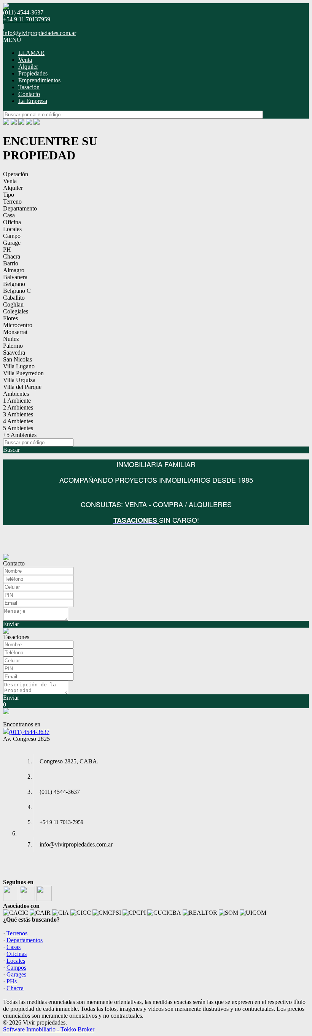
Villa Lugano (19, 366)
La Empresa (32, 101)
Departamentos (24, 940)
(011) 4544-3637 (29, 732)
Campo (12, 236)
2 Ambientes (18, 407)
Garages (16, 974)
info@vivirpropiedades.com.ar (39, 33)
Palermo (13, 345)
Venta (25, 59)
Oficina (12, 222)
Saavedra (14, 352)
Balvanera (15, 277)
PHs (11, 981)
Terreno (12, 201)
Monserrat (15, 332)
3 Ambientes (18, 414)
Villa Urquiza (19, 380)
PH (7, 249)
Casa (9, 215)
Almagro (13, 270)
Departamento (20, 208)
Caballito (14, 297)
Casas (13, 947)
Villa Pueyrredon (23, 373)
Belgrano (14, 284)
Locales (12, 229)
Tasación (29, 87)
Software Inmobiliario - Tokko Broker (48, 1029)
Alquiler (28, 66)
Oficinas (16, 954)
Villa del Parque (22, 387)
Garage (12, 242)
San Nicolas (17, 359)
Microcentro (17, 325)
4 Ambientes (18, 421)
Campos (16, 967)
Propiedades (33, 73)
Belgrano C (17, 291)
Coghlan (13, 304)
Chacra (11, 256)
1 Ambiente (17, 400)
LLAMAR (31, 53)
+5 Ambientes (20, 435)
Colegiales (15, 311)
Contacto (29, 94)
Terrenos (16, 933)
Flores (10, 318)
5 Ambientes (18, 428)
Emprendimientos (39, 80)
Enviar (11, 624)
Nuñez (11, 339)
